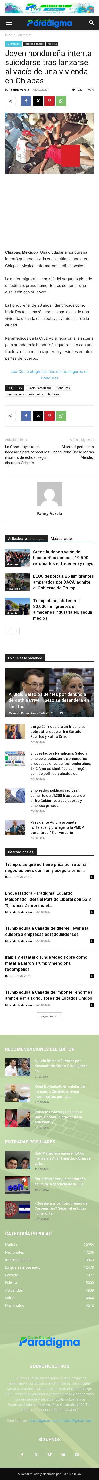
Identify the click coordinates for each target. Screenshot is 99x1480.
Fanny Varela (20, 89)
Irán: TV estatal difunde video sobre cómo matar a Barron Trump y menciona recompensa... (46, 963)
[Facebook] (26, 101)
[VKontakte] (63, 1455)
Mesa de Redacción (22, 713)
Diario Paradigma (39, 388)
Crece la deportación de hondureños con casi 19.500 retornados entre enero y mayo (63, 557)
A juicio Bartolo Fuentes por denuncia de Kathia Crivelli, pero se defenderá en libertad (49, 700)
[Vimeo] (49, 1455)
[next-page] (16, 631)
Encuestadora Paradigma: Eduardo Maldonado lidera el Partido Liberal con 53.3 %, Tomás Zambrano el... (48, 899)
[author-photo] (49, 506)
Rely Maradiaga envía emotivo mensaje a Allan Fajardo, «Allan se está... (63, 1158)
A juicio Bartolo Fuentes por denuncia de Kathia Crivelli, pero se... (61, 1066)
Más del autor (62, 539)
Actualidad (13, 588)
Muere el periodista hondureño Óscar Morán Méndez (73, 452)
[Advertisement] (49, 212)
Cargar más (47, 1016)
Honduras (63, 388)
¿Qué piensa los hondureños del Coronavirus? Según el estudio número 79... (61, 1208)
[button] (9, 23)
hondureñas (15, 394)
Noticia (52, 43)
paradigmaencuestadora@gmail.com (61, 1420)
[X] (38, 101)
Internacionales (34, 43)
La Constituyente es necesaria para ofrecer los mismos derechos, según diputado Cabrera (27, 455)
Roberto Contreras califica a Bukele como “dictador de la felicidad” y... (58, 1117)
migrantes (36, 394)
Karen (9, 877)
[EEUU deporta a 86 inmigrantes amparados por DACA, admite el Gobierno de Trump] (17, 582)
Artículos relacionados (26, 539)
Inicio (8, 35)
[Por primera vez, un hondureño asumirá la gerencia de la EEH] (17, 1185)
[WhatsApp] (61, 101)
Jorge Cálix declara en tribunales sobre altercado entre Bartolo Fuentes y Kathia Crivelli (58, 732)
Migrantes (24, 35)
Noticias (53, 394)
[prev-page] (8, 631)
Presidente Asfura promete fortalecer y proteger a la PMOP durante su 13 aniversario (57, 827)
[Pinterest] (49, 101)
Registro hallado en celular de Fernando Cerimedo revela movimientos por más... (60, 1091)
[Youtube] (77, 1455)
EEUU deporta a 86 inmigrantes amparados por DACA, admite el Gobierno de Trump (63, 582)
